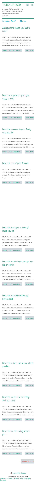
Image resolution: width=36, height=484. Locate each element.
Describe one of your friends (15, 163)
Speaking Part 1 (9, 21)
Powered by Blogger (19, 473)
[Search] (27, 5)
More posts (27, 461)
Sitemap (2, 478)
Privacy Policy (19, 478)
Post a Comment (15, 50)
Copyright (27, 478)
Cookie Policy (10, 478)
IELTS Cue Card (11, 5)
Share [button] (4, 50)
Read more (30, 50)
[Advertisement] (18, 73)
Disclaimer (3, 480)
